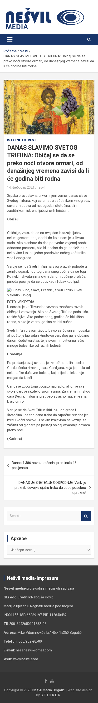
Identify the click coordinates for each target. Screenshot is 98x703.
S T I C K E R (50, 695)
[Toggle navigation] (10, 39)
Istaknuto (16, 140)
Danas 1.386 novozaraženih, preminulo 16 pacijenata (44, 465)
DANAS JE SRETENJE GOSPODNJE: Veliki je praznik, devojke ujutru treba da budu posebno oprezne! (50, 487)
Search (86, 516)
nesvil (41, 187)
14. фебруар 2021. (21, 187)
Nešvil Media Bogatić (48, 690)
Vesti (32, 140)
